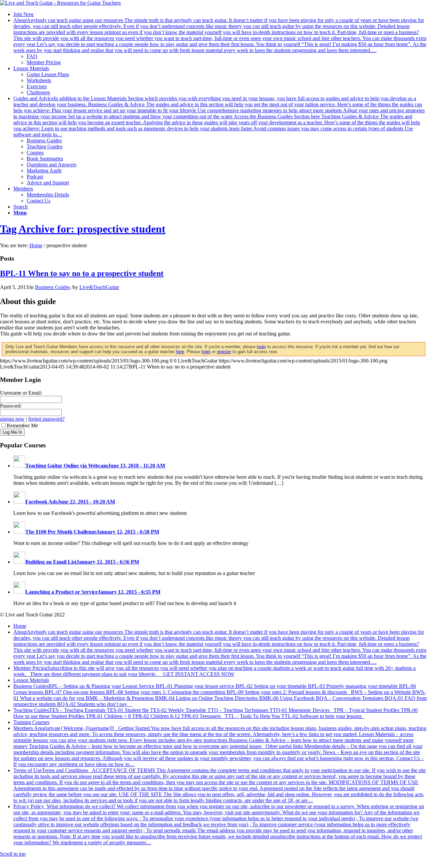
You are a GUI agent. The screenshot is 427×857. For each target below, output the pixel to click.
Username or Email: (21, 393)
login (261, 346)
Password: (11, 406)
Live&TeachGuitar (99, 287)
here (180, 351)
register (224, 351)
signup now (12, 419)
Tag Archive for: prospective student (82, 229)
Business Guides (52, 287)
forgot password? (46, 419)
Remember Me (22, 425)
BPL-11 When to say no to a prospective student (81, 273)
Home (35, 245)
